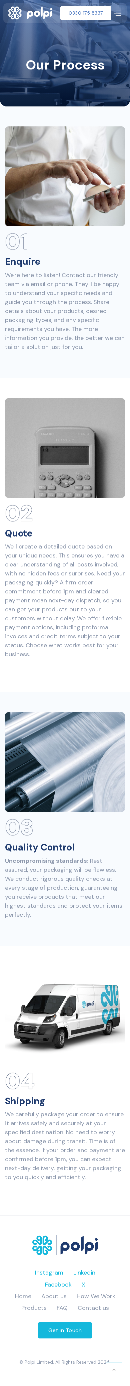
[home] (30, 13)
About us (54, 1296)
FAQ (62, 1308)
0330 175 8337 (86, 13)
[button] (117, 13)
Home (23, 1296)
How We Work (96, 1296)
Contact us (93, 1308)
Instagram (49, 1273)
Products (34, 1308)
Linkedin (84, 1273)
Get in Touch (65, 1330)
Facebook (58, 1285)
